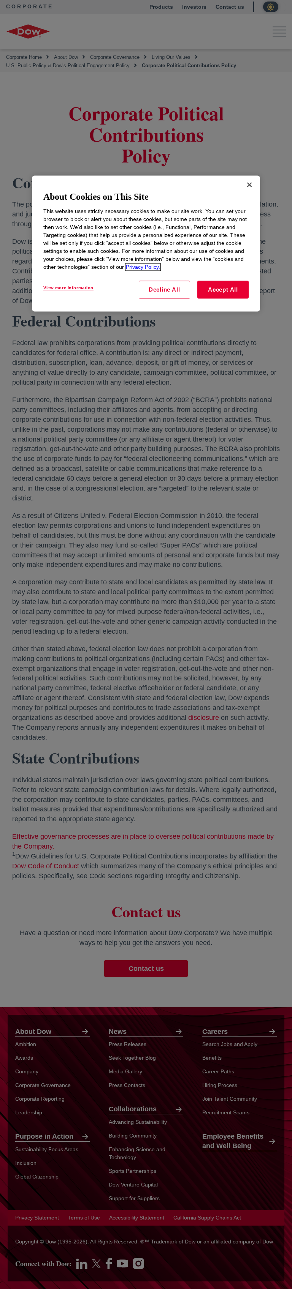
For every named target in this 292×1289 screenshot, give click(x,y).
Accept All (223, 289)
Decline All (164, 289)
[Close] (249, 185)
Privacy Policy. (143, 267)
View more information (68, 288)
